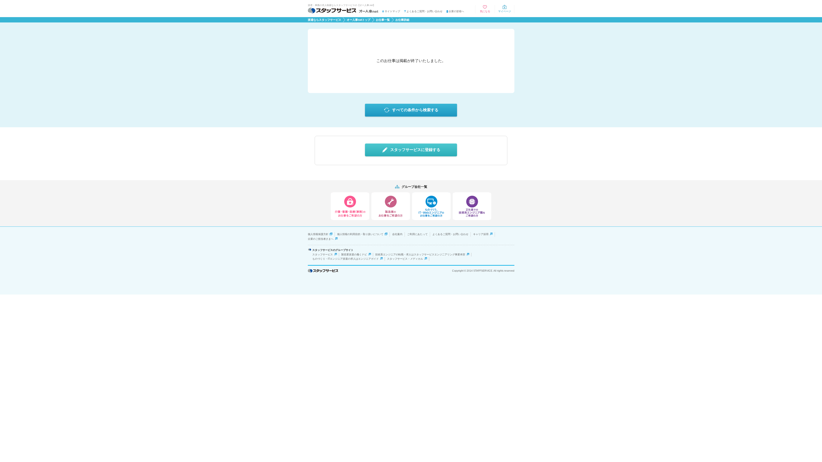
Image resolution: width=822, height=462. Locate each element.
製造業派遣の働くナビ (354, 254)
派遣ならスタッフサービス (324, 19)
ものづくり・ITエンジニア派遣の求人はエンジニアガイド (345, 258)
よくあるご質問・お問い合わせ (424, 11)
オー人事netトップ (358, 19)
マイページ (504, 11)
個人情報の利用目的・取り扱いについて (360, 234)
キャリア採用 (480, 234)
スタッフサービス (322, 254)
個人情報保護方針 (318, 234)
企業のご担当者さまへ (321, 238)
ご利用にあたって (417, 234)
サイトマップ (392, 11)
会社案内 (397, 234)
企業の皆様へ (456, 11)
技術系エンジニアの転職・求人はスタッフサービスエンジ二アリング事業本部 (420, 254)
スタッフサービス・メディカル (405, 258)
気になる (485, 11)
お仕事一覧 (383, 19)
